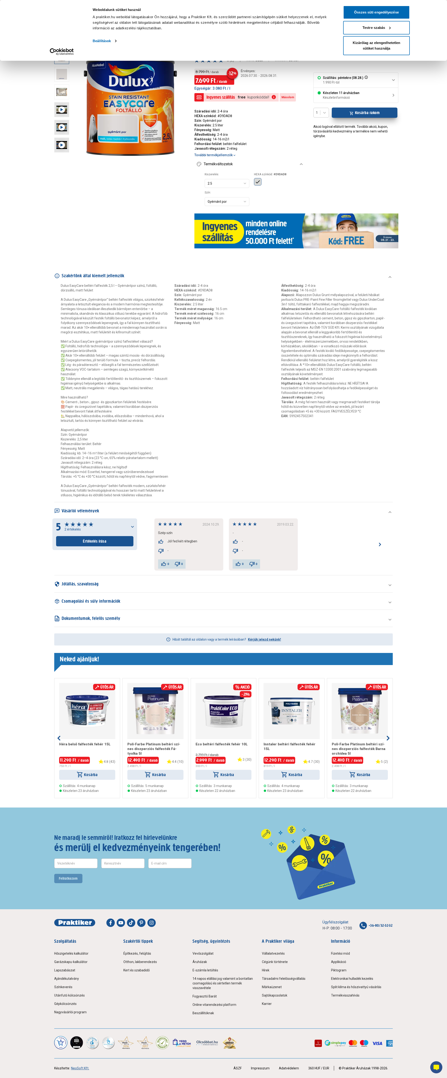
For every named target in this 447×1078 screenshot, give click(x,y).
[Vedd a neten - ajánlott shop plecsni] (182, 1042)
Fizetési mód (340, 953)
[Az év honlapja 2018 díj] (92, 1042)
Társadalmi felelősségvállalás (283, 978)
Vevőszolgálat (203, 953)
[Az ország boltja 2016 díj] (126, 1042)
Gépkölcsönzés (65, 1004)
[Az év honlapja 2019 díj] (108, 1042)
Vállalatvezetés (273, 953)
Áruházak (200, 962)
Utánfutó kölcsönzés (69, 995)
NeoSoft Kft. (80, 1068)
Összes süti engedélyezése (376, 12)
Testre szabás (373, 28)
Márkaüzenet (272, 987)
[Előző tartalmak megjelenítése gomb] (59, 738)
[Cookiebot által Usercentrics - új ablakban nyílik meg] (61, 51)
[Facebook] (110, 923)
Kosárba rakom (367, 112)
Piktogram (338, 970)
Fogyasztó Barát (205, 996)
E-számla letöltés (205, 970)
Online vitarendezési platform (214, 1005)
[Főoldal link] (74, 922)
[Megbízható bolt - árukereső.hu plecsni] (162, 1042)
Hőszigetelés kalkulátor (71, 953)
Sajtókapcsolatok (274, 995)
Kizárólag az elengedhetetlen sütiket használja (376, 45)
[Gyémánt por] (257, 182)
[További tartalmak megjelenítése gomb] (63, 167)
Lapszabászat (64, 970)
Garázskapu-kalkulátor (71, 962)
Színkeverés (63, 987)
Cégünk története (275, 962)
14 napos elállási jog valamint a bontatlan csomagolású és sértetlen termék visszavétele (223, 983)
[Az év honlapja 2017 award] (145, 1042)
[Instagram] (151, 923)
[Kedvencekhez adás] (61, 685)
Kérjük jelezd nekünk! (264, 639)
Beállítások (102, 41)
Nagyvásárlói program (70, 1012)
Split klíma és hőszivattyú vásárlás (356, 987)
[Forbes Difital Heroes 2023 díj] (76, 1042)
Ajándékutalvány (66, 978)
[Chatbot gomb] (436, 1067)
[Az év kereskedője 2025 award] (229, 1042)
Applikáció (338, 962)
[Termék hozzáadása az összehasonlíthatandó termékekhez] (67, 685)
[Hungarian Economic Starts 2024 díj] (60, 1042)
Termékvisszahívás (345, 995)
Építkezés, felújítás (137, 953)
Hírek (265, 970)
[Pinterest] (141, 923)
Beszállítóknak (203, 1013)
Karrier (267, 1004)
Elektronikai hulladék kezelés (352, 978)
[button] (365, 80)
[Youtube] (121, 923)
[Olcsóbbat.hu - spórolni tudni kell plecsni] (207, 1042)
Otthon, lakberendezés (140, 962)
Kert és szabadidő (136, 970)
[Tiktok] (131, 923)
